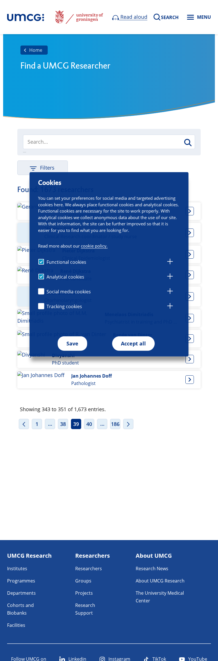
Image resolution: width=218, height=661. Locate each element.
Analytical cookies (65, 277)
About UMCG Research (160, 581)
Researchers (88, 568)
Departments (21, 593)
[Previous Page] (24, 424)
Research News (152, 568)
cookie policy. (94, 245)
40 (89, 424)
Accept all (133, 343)
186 (115, 424)
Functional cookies (66, 262)
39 (76, 424)
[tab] (170, 262)
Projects (84, 593)
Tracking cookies (64, 306)
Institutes (17, 568)
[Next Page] (128, 424)
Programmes (21, 581)
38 (63, 424)
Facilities (16, 625)
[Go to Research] (25, 17)
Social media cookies (69, 292)
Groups (83, 581)
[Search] (187, 142)
